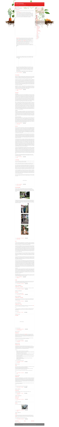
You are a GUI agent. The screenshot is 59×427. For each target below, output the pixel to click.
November (38, 33)
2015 (36, 20)
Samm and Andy (20, 3)
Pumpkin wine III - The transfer (19, 286)
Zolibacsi (36, 13)
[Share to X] (24, 72)
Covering (43, 8)
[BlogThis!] (23, 72)
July (37, 34)
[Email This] (24, 312)
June (37, 35)
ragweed (36, 12)
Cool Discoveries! (17, 9)
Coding (41, 8)
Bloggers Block (17, 376)
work (18, 277)
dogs (37, 9)
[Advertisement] (38, 49)
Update (37, 32)
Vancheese (24, 40)
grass (37, 10)
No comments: (20, 72)
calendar (16, 416)
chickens (38, 8)
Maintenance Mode (17, 344)
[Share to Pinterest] (25, 72)
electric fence (41, 9)
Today (16, 365)
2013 (36, 22)
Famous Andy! (17, 390)
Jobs (15, 241)
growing (39, 10)
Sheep (40, 12)
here (22, 293)
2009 (36, 25)
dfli (31, 424)
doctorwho (36, 9)
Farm (17, 157)
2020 (36, 17)
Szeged (17, 90)
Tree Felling (16, 315)
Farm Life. (16, 126)
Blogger (35, 424)
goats (36, 10)
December (38, 26)
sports (41, 12)
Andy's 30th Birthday (17, 187)
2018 (36, 18)
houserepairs (43, 10)
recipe (33, 305)
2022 (36, 16)
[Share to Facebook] (26, 312)
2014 (36, 21)
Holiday (40, 10)
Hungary (19, 362)
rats (37, 12)
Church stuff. (16, 92)
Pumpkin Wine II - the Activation (19, 297)
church (40, 8)
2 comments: (22, 361)
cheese (36, 8)
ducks (38, 9)
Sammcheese (19, 40)
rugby (38, 12)
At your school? (16, 398)
